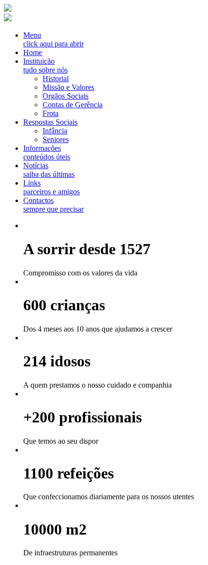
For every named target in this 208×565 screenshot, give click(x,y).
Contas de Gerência (73, 105)
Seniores (56, 139)
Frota (51, 113)
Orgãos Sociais (66, 96)
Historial (56, 78)
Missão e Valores (68, 87)
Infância (55, 131)
